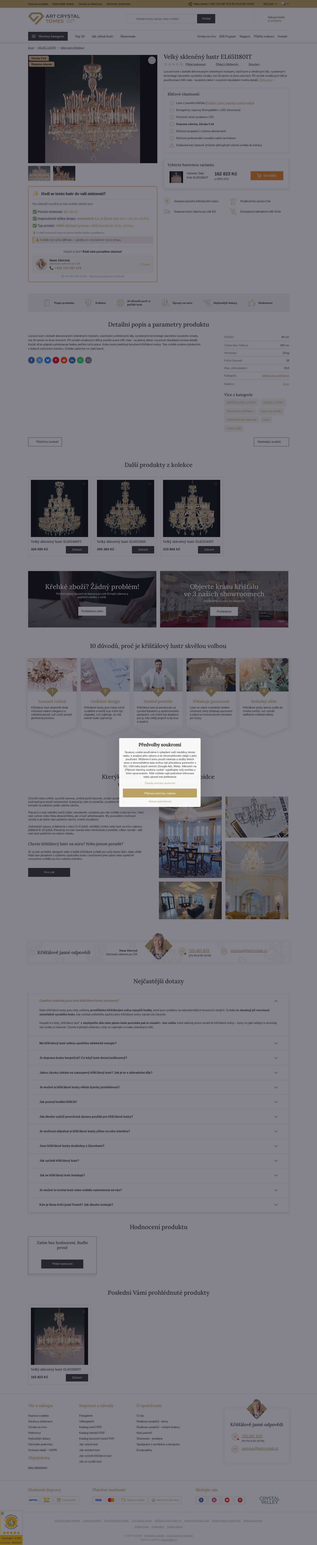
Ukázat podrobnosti (160, 801)
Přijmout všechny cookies (160, 793)
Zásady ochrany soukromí (160, 783)
